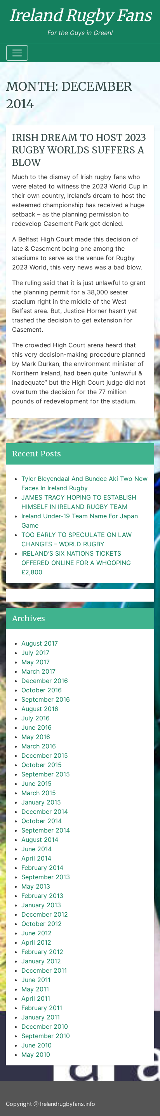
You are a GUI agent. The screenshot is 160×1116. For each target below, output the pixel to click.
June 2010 (36, 1045)
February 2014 (42, 867)
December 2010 (44, 1026)
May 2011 (35, 989)
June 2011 (35, 980)
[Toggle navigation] (17, 53)
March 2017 (38, 671)
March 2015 (38, 793)
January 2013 (41, 905)
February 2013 (42, 895)
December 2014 (44, 811)
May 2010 (35, 1054)
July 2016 (35, 718)
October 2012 (41, 924)
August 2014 (39, 839)
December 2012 (44, 914)
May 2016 (35, 737)
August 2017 (39, 643)
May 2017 (35, 662)
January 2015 (41, 802)
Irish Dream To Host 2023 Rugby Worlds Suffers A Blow (79, 150)
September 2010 (45, 1036)
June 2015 (36, 783)
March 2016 (38, 746)
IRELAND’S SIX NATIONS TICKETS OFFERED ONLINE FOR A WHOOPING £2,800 (76, 562)
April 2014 (36, 858)
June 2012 (36, 933)
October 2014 (41, 821)
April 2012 (36, 942)
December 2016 (44, 681)
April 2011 (35, 998)
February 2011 (41, 1008)
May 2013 (35, 886)
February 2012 (42, 952)
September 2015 (45, 774)
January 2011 (40, 1017)
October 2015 (41, 765)
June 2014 (36, 849)
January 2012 (41, 961)
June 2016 (36, 727)
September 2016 (45, 699)
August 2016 (39, 709)
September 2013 (45, 877)
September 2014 (45, 830)
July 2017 (35, 653)
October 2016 (41, 690)
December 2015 (44, 755)
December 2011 (44, 970)
